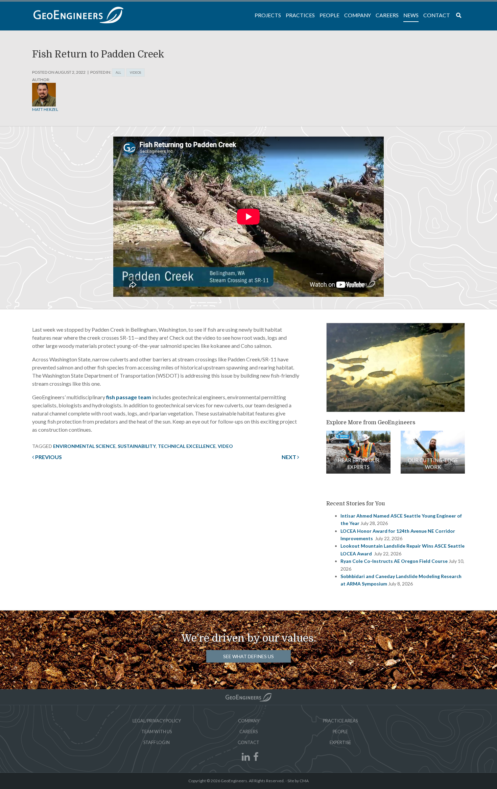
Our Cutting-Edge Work (433, 463)
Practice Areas (340, 720)
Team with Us (156, 731)
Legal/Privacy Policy (157, 720)
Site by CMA (298, 780)
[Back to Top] (249, 697)
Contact (248, 742)
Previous (48, 457)
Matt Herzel (45, 109)
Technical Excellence (187, 446)
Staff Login (156, 742)
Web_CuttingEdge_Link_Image (433, 452)
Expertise (340, 742)
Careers (248, 731)
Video (225, 446)
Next (289, 457)
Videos (135, 72)
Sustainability (137, 446)
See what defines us (248, 656)
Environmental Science (84, 446)
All (118, 72)
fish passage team (128, 397)
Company (248, 720)
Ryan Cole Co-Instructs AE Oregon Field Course (394, 561)
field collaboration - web (358, 452)
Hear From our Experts (358, 463)
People (340, 731)
